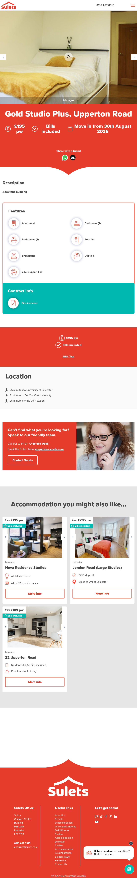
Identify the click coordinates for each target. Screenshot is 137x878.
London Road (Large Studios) (97, 567)
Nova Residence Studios (25, 567)
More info (35, 593)
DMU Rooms (62, 830)
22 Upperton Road (20, 657)
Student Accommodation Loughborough (64, 849)
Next (134, 57)
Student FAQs (62, 857)
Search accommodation (64, 821)
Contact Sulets (23, 460)
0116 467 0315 (105, 5)
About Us (60, 815)
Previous (3, 57)
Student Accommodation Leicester (64, 838)
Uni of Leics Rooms (65, 826)
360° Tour (68, 141)
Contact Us (61, 864)
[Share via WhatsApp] (64, 158)
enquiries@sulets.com (49, 449)
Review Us (60, 860)
